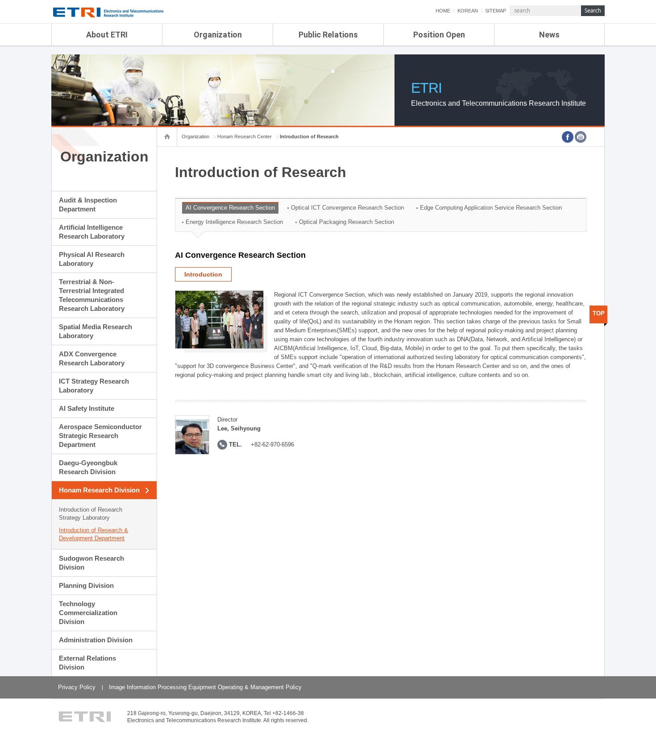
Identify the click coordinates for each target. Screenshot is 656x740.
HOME (443, 10)
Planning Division (86, 585)
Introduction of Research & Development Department (93, 534)
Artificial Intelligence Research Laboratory (92, 231)
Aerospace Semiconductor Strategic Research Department (100, 435)
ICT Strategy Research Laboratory (94, 385)
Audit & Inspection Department (88, 204)
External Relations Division (87, 662)
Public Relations (328, 34)
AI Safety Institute (86, 408)
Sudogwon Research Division (91, 562)
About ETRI (107, 34)
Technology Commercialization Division (88, 612)
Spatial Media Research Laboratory (95, 331)
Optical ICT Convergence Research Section (347, 207)
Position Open (439, 34)
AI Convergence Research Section (230, 207)
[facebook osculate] (567, 137)
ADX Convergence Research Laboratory (92, 358)
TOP (599, 313)
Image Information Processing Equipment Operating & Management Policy (205, 687)
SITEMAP (495, 10)
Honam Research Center (244, 136)
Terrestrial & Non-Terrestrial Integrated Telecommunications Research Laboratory (92, 295)
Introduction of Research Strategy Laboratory (90, 513)
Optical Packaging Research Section (346, 222)
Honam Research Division (99, 490)
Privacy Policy (76, 687)
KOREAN (467, 10)
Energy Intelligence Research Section (234, 222)
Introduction (203, 274)
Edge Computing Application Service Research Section (491, 207)
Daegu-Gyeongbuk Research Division (88, 467)
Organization (218, 34)
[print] (580, 137)
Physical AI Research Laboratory (92, 259)
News (549, 34)
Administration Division (96, 640)
